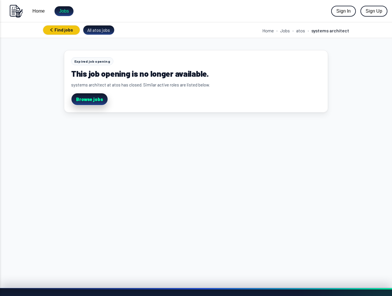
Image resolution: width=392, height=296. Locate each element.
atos (300, 30)
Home (38, 11)
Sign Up (374, 11)
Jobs (64, 11)
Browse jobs (89, 99)
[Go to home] (16, 11)
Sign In (343, 11)
